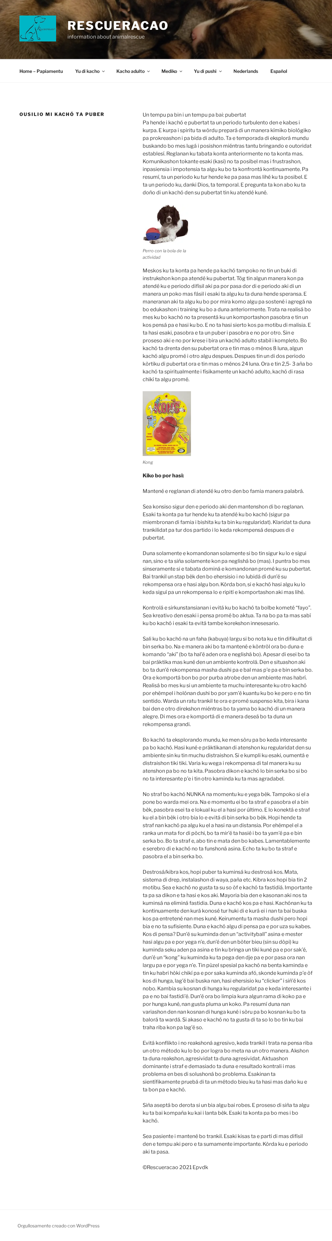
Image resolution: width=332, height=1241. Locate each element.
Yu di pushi (205, 71)
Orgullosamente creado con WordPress (59, 1225)
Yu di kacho (87, 71)
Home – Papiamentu (41, 71)
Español (278, 71)
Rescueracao (118, 25)
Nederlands (245, 71)
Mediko (169, 71)
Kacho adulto (130, 71)
